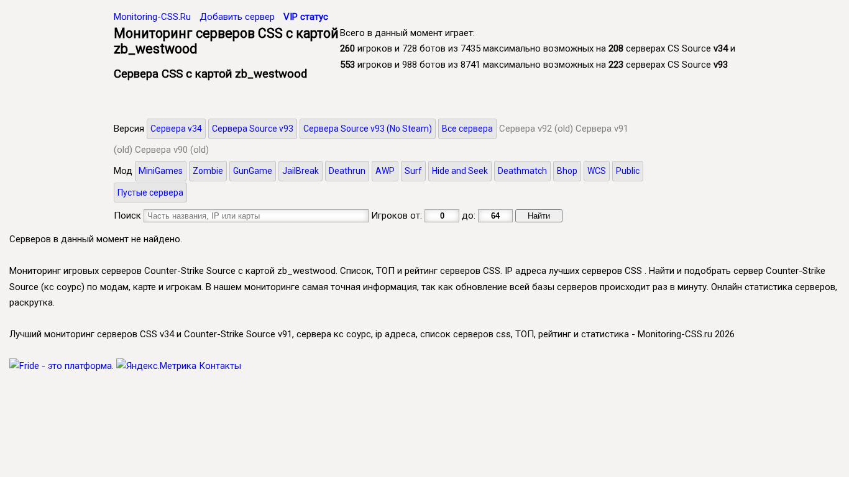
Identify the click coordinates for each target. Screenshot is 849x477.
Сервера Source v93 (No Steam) (367, 129)
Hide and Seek (460, 171)
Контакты (220, 365)
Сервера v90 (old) (172, 149)
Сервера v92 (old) (536, 128)
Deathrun (347, 171)
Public (628, 171)
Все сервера (467, 129)
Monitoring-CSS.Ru (152, 16)
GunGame (252, 171)
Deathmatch (522, 171)
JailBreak (300, 171)
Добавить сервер (237, 16)
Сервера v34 (176, 129)
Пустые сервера (150, 193)
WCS (596, 171)
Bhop (567, 171)
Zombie (208, 171)
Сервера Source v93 (252, 129)
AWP (385, 171)
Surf (413, 171)
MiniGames (161, 171)
